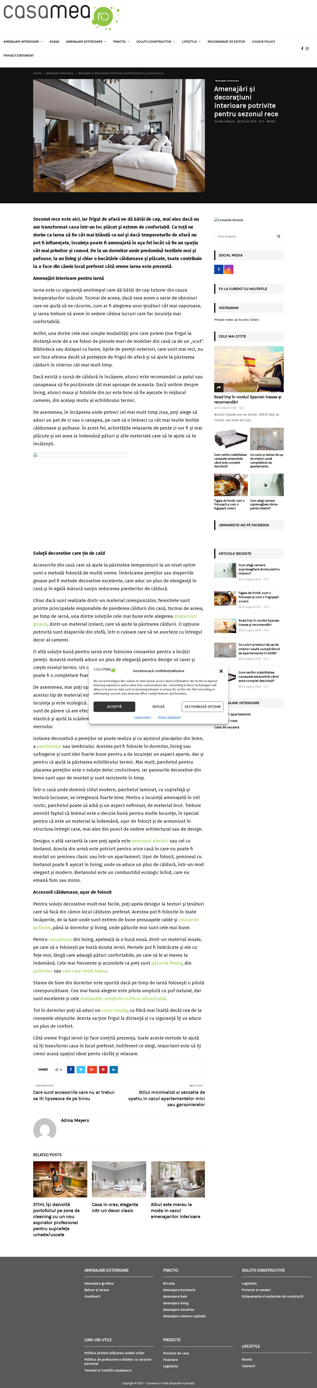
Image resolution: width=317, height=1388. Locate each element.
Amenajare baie (175, 1297)
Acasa (54, 42)
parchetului (49, 746)
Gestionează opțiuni (202, 707)
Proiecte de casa (176, 1353)
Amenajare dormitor (178, 1310)
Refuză (158, 707)
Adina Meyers (226, 121)
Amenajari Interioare (21, 42)
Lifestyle (189, 42)
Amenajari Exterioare (84, 42)
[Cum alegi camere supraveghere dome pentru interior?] (267, 485)
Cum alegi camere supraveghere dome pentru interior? (264, 504)
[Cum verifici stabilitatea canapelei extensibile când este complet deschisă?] (231, 439)
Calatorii (248, 1366)
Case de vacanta (226, 727)
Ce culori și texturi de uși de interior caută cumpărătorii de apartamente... (266, 460)
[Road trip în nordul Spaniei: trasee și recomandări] (249, 369)
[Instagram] (308, 48)
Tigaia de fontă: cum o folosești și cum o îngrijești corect (229, 504)
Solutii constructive (153, 42)
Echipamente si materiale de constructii (272, 1297)
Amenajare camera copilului (184, 1316)
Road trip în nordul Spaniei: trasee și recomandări (247, 399)
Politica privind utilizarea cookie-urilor (114, 1353)
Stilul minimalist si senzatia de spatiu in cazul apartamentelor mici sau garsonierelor (166, 1098)
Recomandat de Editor (226, 42)
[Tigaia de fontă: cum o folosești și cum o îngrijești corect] (231, 485)
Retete (247, 1360)
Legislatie (170, 1366)
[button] (221, 671)
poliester (42, 971)
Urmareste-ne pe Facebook (244, 525)
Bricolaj (169, 1284)
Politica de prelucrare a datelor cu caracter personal (118, 1362)
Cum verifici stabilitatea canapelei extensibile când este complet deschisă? (230, 460)
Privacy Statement (169, 717)
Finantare (170, 1360)
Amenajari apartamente (232, 714)
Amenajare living (175, 1303)
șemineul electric (150, 841)
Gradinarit (92, 1297)
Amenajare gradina (98, 1284)
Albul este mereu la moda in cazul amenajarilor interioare (175, 1210)
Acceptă (114, 707)
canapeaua (60, 939)
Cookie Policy (142, 717)
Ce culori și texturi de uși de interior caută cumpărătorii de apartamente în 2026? (259, 649)
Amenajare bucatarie (179, 1290)
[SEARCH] (279, 236)
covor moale (114, 1010)
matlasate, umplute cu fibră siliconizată (122, 998)
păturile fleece (166, 963)
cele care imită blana (84, 971)
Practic (119, 42)
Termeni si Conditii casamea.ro (108, 1370)
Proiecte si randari (256, 1290)
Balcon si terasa (96, 1290)
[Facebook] (303, 48)
